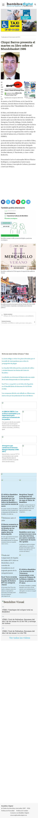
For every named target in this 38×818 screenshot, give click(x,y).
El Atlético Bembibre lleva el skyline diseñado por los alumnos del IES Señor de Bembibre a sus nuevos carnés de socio (9, 500)
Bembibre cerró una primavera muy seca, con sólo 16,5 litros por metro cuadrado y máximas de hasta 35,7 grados (27, 537)
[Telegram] (28, 202)
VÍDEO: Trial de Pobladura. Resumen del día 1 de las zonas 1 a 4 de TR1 (18, 632)
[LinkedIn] (13, 202)
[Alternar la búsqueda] (35, 4)
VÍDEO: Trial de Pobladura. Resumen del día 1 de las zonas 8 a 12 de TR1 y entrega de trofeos (19, 621)
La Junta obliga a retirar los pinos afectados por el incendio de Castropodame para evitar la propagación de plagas (18, 361)
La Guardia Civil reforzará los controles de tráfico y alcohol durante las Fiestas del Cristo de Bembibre (18, 370)
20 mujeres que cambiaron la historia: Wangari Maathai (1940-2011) (10, 448)
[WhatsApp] (23, 202)
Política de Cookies (22, 811)
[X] (8, 202)
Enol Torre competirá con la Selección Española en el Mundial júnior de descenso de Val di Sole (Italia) (17, 386)
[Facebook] (3, 202)
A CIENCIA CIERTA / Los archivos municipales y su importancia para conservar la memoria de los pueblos (11, 415)
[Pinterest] (18, 202)
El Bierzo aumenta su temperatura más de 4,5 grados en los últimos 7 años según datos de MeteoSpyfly (9, 529)
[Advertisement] (19, 722)
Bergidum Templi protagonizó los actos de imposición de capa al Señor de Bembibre (27, 498)
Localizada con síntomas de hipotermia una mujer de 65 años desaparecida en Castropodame (18, 378)
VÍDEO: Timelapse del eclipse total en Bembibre (17, 611)
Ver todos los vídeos (19, 637)
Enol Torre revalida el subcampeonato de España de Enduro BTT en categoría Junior (9, 581)
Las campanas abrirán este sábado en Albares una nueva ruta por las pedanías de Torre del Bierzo (18, 394)
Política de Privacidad (7, 811)
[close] (3, 4)
